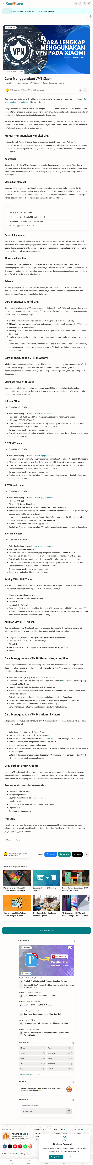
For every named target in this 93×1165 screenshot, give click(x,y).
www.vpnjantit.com (44, 498)
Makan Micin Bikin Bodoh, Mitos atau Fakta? (27, 217)
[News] (28, 1020)
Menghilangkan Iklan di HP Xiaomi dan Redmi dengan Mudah (14, 889)
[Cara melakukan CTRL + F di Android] (46, 878)
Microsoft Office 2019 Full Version (38, 1005)
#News (8, 840)
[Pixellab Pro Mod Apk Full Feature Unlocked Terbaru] (46, 960)
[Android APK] (27, 948)
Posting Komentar (46, 930)
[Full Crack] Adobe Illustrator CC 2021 (39, 996)
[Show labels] (29, 1074)
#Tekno (18, 840)
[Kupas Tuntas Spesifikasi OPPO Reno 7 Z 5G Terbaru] (75, 878)
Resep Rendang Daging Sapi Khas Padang (26, 221)
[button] (50, 854)
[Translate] (84, 3)
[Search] (80, 3)
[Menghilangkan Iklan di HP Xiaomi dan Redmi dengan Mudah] (17, 878)
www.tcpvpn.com (43, 456)
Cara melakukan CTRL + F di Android (44, 889)
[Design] (29, 1011)
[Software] (37, 992)
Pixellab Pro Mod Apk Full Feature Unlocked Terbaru (45, 981)
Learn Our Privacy (71, 1157)
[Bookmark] (89, 3)
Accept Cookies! (56, 1157)
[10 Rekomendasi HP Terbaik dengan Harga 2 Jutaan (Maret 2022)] (75, 903)
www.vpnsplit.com (43, 546)
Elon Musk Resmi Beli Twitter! (20, 213)
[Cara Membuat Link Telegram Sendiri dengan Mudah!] (17, 903)
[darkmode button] (64, 1162)
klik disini (66, 681)
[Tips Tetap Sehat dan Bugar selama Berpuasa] (46, 903)
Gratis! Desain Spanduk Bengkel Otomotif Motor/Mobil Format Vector (46, 1033)
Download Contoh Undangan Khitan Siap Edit (42, 1014)
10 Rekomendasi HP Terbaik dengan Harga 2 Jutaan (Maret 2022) (75, 914)
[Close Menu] (87, 11)
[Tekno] (33, 1020)
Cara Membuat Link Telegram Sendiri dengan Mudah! (15, 914)
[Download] (38, 978)
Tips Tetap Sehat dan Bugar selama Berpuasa (44, 914)
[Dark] (75, 3)
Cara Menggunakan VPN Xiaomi (21, 226)
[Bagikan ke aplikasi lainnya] (86, 854)
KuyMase (16, 1154)
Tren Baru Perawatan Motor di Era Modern (22, 11)
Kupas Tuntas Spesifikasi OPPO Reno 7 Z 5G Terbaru (75, 889)
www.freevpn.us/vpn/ (45, 414)
